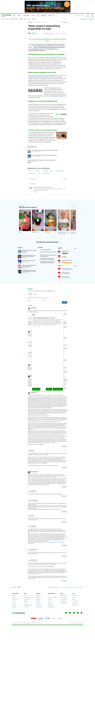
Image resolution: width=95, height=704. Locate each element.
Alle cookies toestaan (57, 389)
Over (54, 15)
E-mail (43, 300)
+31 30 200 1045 (65, 587)
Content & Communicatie (28, 597)
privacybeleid (37, 297)
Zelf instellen (36, 389)
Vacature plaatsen (75, 603)
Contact (13, 597)
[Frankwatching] (6, 15)
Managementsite (53, 109)
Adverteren (14, 595)
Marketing (26, 601)
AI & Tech (26, 595)
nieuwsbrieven (54, 88)
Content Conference (63, 597)
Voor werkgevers (75, 601)
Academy (19, 15)
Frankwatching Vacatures (56, 95)
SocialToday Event (63, 601)
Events (33, 15)
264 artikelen (35, 191)
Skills (49, 601)
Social (25, 603)
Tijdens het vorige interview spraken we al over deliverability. (42, 75)
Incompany (38, 603)
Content (29, 170)
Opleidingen (38, 601)
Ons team (14, 603)
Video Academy (26, 15)
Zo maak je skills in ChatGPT (45, 249)
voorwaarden (45, 297)
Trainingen (38, 599)
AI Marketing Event (63, 595)
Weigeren (49, 389)
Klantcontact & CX (27, 599)
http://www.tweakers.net (36, 458)
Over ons (13, 601)
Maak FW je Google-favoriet (49, 33)
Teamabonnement (51, 606)
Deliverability (38, 170)
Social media (50, 603)
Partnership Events (63, 603)
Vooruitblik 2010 (46, 173)
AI (48, 595)
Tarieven (72, 587)
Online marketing (31, 173)
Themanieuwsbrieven (84, 19)
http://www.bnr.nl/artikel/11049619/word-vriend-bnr (52, 542)
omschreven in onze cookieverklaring (49, 325)
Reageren (63, 314)
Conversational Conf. (63, 599)
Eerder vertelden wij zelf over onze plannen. (44, 46)
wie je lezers (30, 482)
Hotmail (51, 170)
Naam (29, 300)
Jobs (38, 15)
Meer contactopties (79, 587)
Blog (14, 15)
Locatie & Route (39, 606)
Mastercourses (39, 597)
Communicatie (74, 595)
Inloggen (92, 16)
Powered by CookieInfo (36, 326)
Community (26, 606)
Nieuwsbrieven (14, 599)
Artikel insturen (91, 19)
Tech (39, 173)
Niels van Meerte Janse (60, 170)
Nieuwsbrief (88, 16)
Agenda (49, 15)
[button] (75, 206)
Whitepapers (43, 15)
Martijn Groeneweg (51, 47)
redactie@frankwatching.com (54, 587)
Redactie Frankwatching (34, 33)
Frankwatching (35, 34)
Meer (75, 248)
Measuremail (36, 49)
